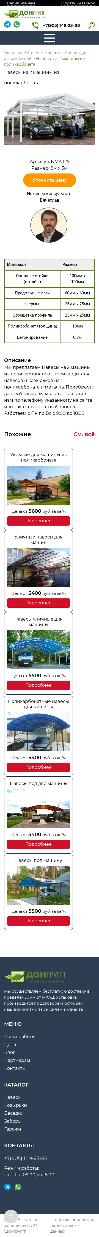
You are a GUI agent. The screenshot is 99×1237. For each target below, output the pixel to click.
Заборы (13, 1121)
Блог (9, 1052)
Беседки (14, 1113)
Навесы (13, 1097)
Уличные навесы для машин (39, 539)
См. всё (84, 434)
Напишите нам (21, 3)
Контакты (15, 1068)
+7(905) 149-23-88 (61, 25)
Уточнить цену (50, 180)
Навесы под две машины (38, 783)
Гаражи (12, 1129)
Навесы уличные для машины (38, 621)
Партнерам (17, 1060)
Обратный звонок (78, 3)
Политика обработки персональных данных (71, 1225)
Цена (10, 1044)
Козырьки (15, 1105)
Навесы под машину (38, 860)
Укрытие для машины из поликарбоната (38, 457)
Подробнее (38, 520)
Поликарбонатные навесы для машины (38, 704)
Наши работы (19, 1036)
